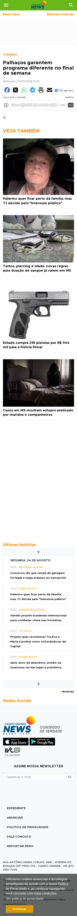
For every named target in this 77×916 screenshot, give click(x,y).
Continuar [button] (19, 908)
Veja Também (21, 131)
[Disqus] (38, 479)
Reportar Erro (20, 846)
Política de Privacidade (27, 827)
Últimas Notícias (19, 544)
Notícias (67, 691)
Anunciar (15, 817)
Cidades (10, 54)
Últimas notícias (60, 14)
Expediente (16, 808)
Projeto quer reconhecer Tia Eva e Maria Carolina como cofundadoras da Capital (38, 641)
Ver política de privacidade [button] (24, 898)
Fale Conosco (19, 836)
